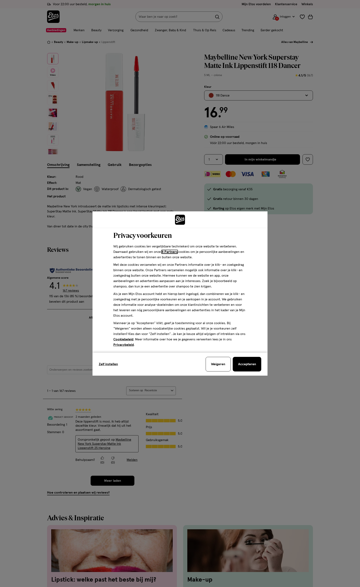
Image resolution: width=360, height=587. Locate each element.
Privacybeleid (123, 344)
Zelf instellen (108, 364)
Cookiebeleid (123, 339)
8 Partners (170, 251)
